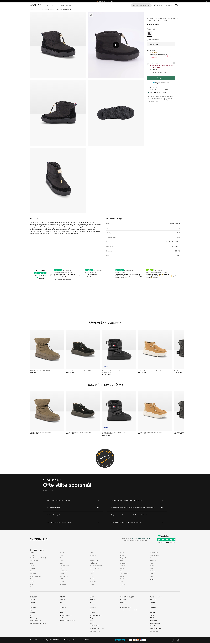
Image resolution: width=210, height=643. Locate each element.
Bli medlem (123, 599)
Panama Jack (94, 581)
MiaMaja (92, 558)
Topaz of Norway (154, 555)
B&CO (32, 563)
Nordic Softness (94, 568)
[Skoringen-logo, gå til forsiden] (36, 5)
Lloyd (61, 587)
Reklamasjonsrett (155, 623)
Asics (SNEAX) (34, 560)
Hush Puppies (64, 571)
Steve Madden (124, 573)
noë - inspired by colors (96, 565)
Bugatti (32, 571)
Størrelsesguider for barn (97, 628)
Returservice (153, 620)
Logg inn (122, 602)
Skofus (122, 568)
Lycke (91, 552)
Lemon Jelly (63, 584)
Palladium (93, 579)
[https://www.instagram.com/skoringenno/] (178, 640)
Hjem (31, 10)
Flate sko (32, 602)
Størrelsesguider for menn (67, 620)
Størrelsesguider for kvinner (38, 623)
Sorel (121, 571)
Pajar (91, 576)
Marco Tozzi (93, 555)
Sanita (121, 560)
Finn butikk (153, 599)
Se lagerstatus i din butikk (158, 72)
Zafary (151, 573)
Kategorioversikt (154, 631)
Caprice (32, 579)
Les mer (112, 1)
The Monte (123, 584)
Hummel (62, 568)
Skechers (122, 565)
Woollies (152, 571)
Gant (61, 560)
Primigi (92, 584)
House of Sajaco (64, 565)
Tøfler (31, 615)
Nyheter (32, 599)
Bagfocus (68, 5)
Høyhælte (33, 607)
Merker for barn (94, 626)
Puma (91, 587)
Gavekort (152, 605)
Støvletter (33, 610)
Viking (152, 565)
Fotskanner (153, 607)
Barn (58, 5)
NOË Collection (94, 563)
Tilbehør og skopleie (36, 618)
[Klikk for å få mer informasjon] (174, 63)
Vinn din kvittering (125, 607)
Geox (61, 563)
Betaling (152, 612)
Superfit (122, 576)
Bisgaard (32, 568)
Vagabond (153, 560)
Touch (151, 558)
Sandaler (32, 612)
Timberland (123, 587)
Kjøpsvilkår (153, 626)
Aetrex (32, 555)
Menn (53, 5)
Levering (152, 615)
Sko (61, 602)
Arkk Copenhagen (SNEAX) (38, 558)
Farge (149, 29)
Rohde (122, 555)
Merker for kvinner (35, 620)
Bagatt (32, 565)
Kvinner (48, 5)
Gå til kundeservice (48, 491)
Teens (91, 623)
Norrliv (92, 571)
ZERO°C (152, 576)
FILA (61, 555)
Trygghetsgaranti (95, 631)
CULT (31, 587)
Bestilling (152, 610)
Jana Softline (64, 576)
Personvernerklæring (156, 628)
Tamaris (122, 579)
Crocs (31, 584)
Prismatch (152, 602)
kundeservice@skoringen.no (141, 538)
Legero (62, 581)
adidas (32, 552)
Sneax (62, 5)
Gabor (62, 558)
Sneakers (32, 605)
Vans (151, 563)
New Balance (94, 560)
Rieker (122, 552)
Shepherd (123, 563)
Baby (91, 618)
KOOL (61, 579)
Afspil (116, 45)
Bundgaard (33, 573)
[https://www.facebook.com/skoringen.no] (172, 640)
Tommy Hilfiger (154, 552)
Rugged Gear (123, 558)
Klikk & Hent (153, 618)
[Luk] (206, 1)
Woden (152, 568)
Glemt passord (124, 605)
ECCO (62, 552)
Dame (36, 10)
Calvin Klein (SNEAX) (36, 576)
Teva (121, 581)
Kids (91, 620)
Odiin (91, 573)
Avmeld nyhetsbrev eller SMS (128, 610)
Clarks (32, 581)
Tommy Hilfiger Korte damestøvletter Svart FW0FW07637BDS (55, 10)
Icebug (62, 573)
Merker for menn (65, 618)
